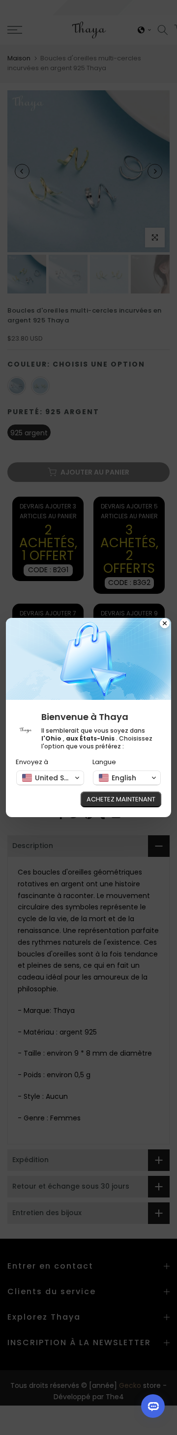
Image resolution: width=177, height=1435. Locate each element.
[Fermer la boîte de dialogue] (165, 624)
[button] (50, 778)
